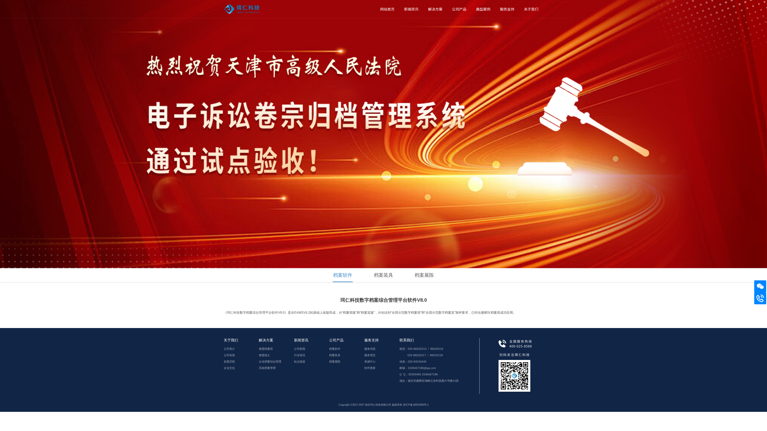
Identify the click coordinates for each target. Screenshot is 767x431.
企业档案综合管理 (270, 361)
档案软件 (342, 275)
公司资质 (229, 355)
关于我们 (531, 9)
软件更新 (370, 368)
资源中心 (370, 361)
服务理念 (370, 355)
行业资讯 (299, 355)
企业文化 (229, 368)
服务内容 (370, 348)
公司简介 (229, 348)
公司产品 (459, 9)
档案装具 (383, 275)
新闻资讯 (411, 9)
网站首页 (387, 9)
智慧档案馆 (266, 348)
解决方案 (435, 9)
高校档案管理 (267, 368)
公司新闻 (299, 348)
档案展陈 (424, 275)
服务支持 (507, 9)
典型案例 (483, 9)
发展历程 (229, 361)
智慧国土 (264, 355)
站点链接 (299, 361)
